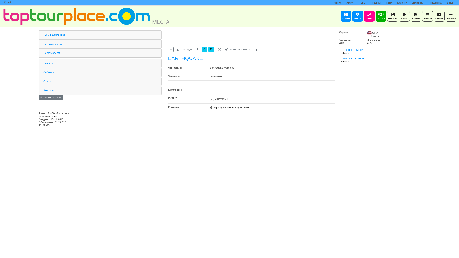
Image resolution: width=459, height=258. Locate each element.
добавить (345, 53)
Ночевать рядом (53, 43)
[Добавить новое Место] (256, 50)
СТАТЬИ (416, 18)
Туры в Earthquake (54, 34)
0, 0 (369, 43)
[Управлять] (219, 49)
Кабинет (402, 2)
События (48, 72)
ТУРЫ (369, 18)
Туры (362, 2)
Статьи (47, 81)
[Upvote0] (204, 49)
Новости (48, 63)
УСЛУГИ (381, 18)
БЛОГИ (404, 18)
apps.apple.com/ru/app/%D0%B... (232, 107)
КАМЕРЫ (439, 18)
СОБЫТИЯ (427, 18)
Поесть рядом (51, 52)
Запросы (48, 90)
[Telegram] (9, 2)
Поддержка (435, 2)
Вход (450, 2)
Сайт (389, 2)
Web (54, 116)
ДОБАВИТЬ (451, 18)
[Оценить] (197, 49)
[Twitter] (5, 2)
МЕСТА (357, 18)
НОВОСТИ (392, 18)
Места (337, 2)
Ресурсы (376, 2)
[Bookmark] (211, 49)
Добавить (417, 2)
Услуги (350, 2)
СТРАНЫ (346, 18)
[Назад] (171, 49)
